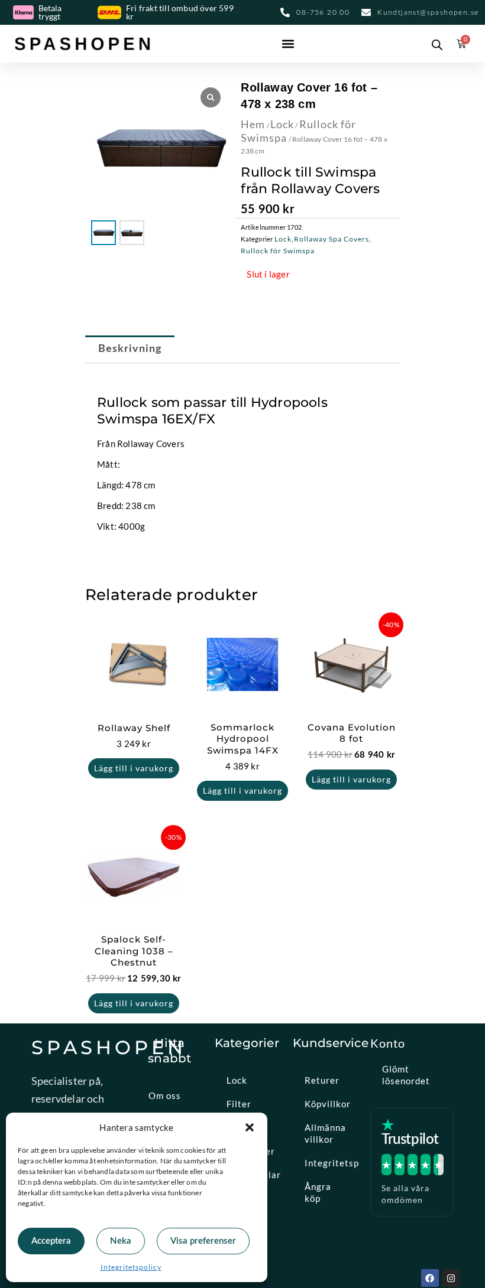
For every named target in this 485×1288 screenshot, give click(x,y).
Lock (282, 124)
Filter (239, 1103)
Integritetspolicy (131, 1267)
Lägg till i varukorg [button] (133, 768)
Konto (387, 1043)
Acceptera (51, 1241)
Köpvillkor (328, 1103)
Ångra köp (318, 1192)
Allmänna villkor (325, 1133)
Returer (322, 1080)
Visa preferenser (203, 1241)
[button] (250, 1127)
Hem (253, 124)
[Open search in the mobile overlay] (434, 44)
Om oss (164, 1095)
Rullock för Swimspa (278, 250)
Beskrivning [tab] (130, 349)
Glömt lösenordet (406, 1075)
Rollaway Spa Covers (331, 238)
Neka (120, 1241)
